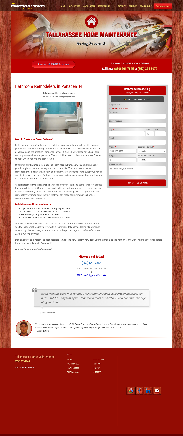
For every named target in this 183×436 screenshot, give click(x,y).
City (111, 130)
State (148, 130)
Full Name (114, 112)
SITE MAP (97, 372)
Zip (156, 130)
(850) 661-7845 (163, 6)
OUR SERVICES (74, 6)
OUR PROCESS (89, 6)
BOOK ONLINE (146, 6)
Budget (112, 156)
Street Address (115, 121)
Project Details (116, 164)
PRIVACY (97, 368)
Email (112, 138)
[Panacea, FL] (27, 3)
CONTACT (133, 6)
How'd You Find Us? (146, 156)
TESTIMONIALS (104, 6)
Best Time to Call (146, 147)
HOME (62, 6)
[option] (91, 35)
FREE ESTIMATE (119, 6)
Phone (112, 147)
